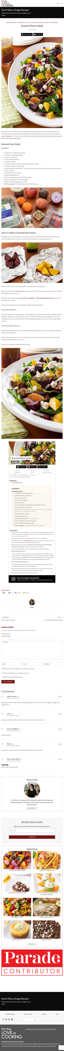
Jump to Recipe (27, 34)
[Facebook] (3, 1019)
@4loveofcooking (23, 580)
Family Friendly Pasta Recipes (54, 619)
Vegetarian (54, 22)
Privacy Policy (28, 1014)
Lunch (28, 22)
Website (46, 664)
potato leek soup (55, 136)
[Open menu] (61, 3)
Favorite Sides (21, 22)
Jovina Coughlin (12, 729)
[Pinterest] (12, 1019)
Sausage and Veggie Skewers (17, 870)
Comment (5, 642)
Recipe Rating (5, 634)
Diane (9, 744)
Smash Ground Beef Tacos (46, 870)
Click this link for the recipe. (44, 298)
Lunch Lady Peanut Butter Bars (17, 892)
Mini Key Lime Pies (17, 939)
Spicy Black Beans (47, 939)
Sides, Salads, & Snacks (43, 22)
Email (25, 664)
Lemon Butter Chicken (46, 917)
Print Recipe (39, 34)
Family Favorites (11, 22)
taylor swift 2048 (13, 759)
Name (4, 664)
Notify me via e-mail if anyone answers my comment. (18, 668)
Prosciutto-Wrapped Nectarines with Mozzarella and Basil (46, 893)
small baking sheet (20, 291)
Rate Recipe (43, 466)
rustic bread (16, 138)
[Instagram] (9, 1019)
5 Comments (33, 29)
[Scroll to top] (60, 1044)
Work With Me (10, 1014)
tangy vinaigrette (6, 136)
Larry (9, 714)
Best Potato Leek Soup (8, 619)
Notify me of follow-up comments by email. (16, 673)
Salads (33, 22)
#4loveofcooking (47, 580)
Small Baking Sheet (17, 482)
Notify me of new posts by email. (13, 677)
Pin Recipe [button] (33, 466)
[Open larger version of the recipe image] (32, 453)
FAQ (57, 1014)
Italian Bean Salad (17, 917)
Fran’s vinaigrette (29, 298)
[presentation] (17, 860)
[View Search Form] (57, 3)
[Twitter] (6, 1019)
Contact (44, 1014)
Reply (59, 696)
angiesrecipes (11, 696)
